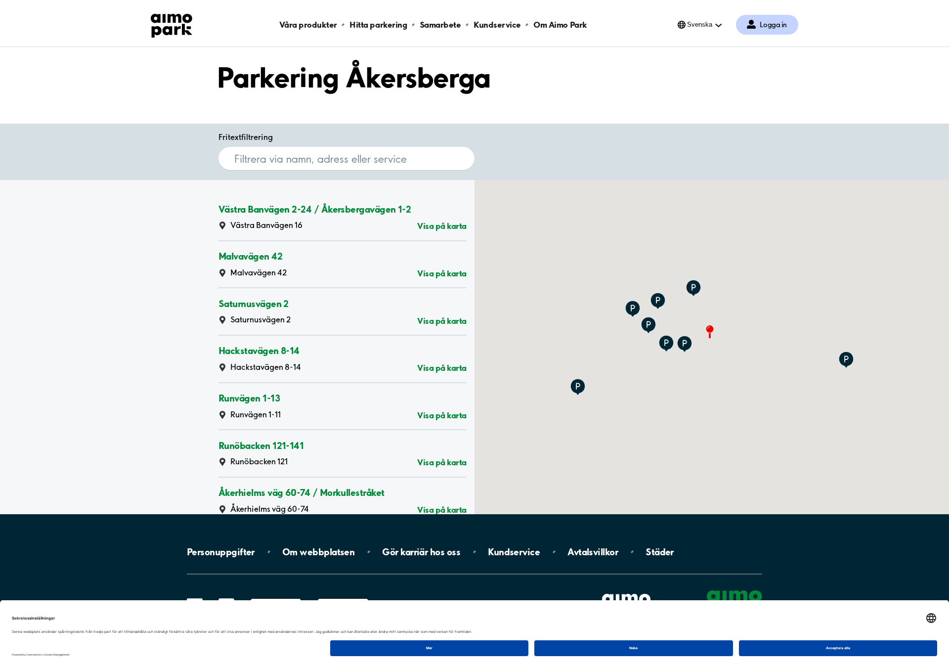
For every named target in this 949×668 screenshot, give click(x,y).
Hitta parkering (378, 24)
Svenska (699, 24)
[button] (684, 345)
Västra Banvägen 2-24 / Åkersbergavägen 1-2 (314, 209)
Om (318, 552)
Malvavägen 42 (250, 256)
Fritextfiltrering (245, 137)
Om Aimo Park (560, 24)
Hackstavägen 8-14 (259, 350)
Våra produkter (308, 24)
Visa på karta (442, 226)
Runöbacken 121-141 (260, 445)
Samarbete (440, 24)
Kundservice (497, 24)
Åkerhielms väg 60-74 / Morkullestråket (301, 492)
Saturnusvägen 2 (253, 303)
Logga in (773, 24)
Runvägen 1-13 (249, 398)
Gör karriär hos (421, 552)
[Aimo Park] (171, 24)
